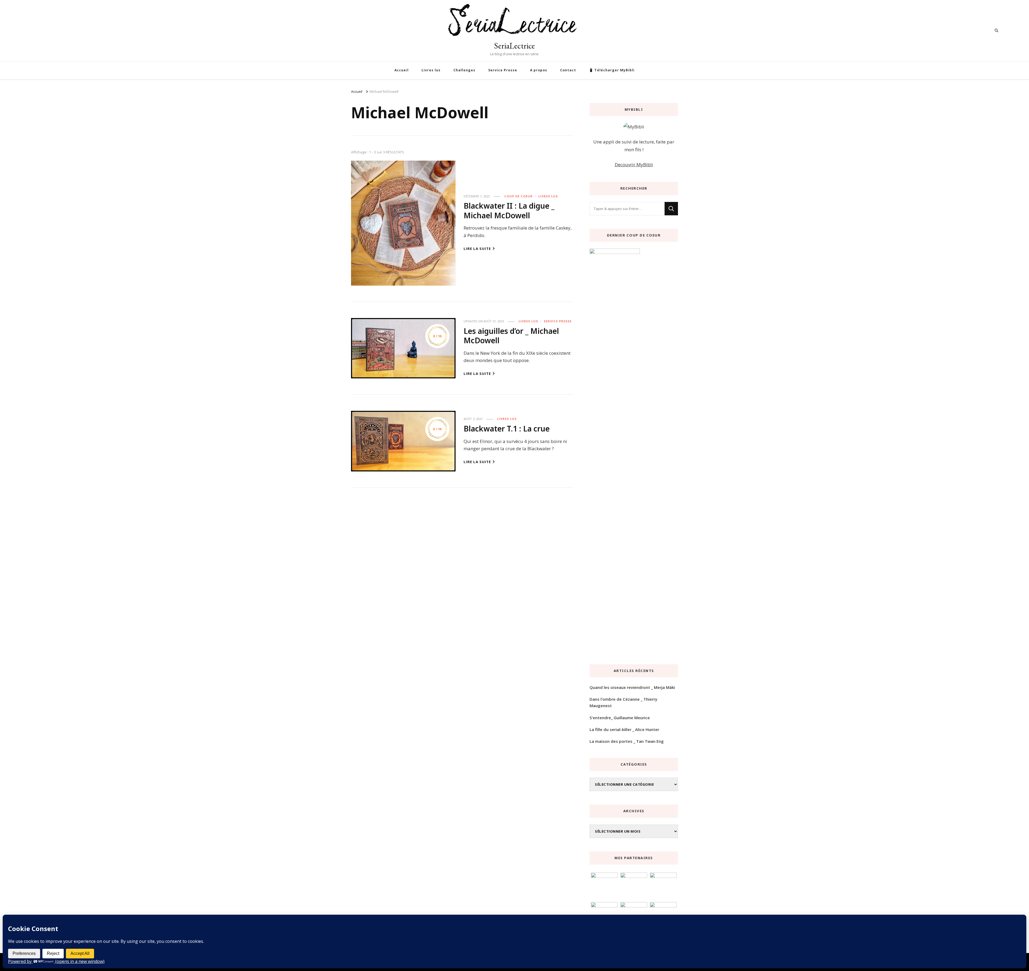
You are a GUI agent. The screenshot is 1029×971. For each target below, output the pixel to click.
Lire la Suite (477, 248)
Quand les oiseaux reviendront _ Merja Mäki (632, 687)
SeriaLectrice (514, 45)
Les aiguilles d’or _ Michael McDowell (511, 335)
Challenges (464, 70)
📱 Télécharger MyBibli (612, 70)
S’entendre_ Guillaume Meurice (620, 717)
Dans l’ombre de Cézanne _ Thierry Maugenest (623, 702)
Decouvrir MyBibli (634, 164)
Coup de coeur (518, 196)
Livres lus (431, 70)
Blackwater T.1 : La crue (507, 428)
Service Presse (502, 70)
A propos (538, 70)
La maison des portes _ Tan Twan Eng (627, 741)
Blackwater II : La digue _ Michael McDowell (509, 210)
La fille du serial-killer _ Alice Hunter (624, 729)
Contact (568, 70)
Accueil (401, 70)
